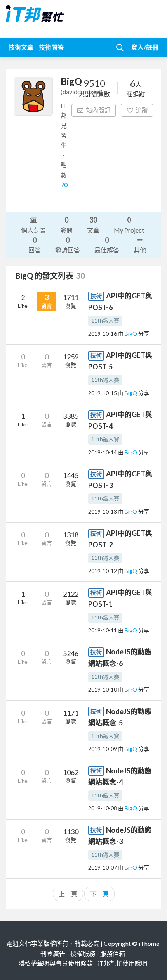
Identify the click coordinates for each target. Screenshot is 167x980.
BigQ (131, 333)
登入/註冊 (144, 47)
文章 (93, 224)
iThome (149, 943)
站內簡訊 (98, 110)
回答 (34, 245)
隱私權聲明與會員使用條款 (55, 963)
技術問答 (51, 47)
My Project (129, 224)
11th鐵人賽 (105, 320)
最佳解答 (106, 245)
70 (64, 184)
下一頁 (99, 893)
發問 (66, 224)
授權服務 (82, 953)
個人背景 (33, 230)
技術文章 (21, 47)
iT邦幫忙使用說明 (122, 963)
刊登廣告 (52, 953)
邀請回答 (67, 245)
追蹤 (142, 110)
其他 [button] (140, 250)
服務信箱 (112, 953)
